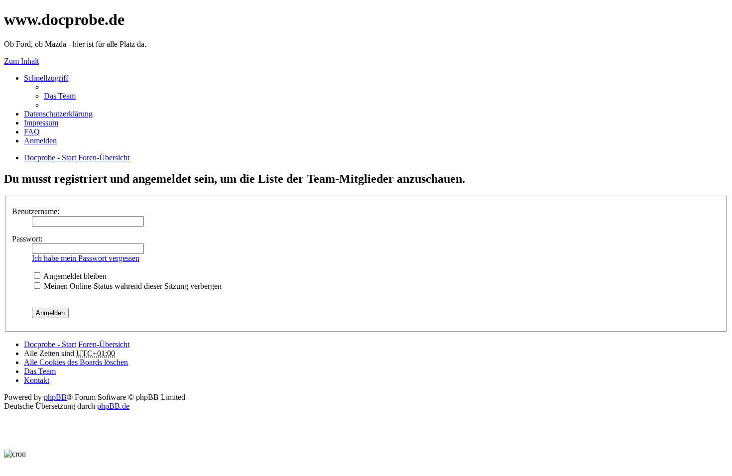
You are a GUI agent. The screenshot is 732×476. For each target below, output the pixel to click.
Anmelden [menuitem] (40, 140)
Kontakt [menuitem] (36, 380)
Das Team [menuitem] (60, 96)
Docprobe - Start (50, 344)
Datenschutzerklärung (58, 114)
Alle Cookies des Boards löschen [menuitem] (76, 362)
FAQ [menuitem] (32, 131)
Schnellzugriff (46, 78)
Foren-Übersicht (103, 344)
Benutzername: (35, 211)
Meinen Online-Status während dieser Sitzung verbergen (132, 286)
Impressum (41, 123)
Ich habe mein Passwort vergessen (85, 258)
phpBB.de (113, 406)
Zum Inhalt (21, 61)
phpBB (55, 397)
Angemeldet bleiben (74, 276)
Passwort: (27, 239)
